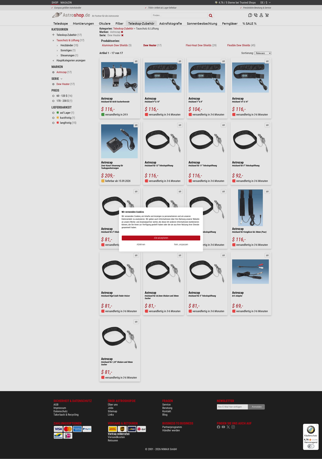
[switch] (311, 446)
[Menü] (317, 426)
